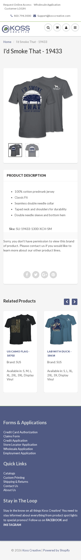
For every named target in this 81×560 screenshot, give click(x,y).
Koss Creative (31, 550)
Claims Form (11, 436)
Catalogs (9, 473)
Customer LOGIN (15, 8)
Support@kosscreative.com (53, 15)
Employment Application (19, 453)
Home (7, 42)
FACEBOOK (54, 520)
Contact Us (10, 486)
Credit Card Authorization (20, 432)
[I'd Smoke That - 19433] (40, 107)
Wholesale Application (47, 4)
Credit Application (15, 440)
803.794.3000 (22, 15)
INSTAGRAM (12, 525)
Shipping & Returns (15, 481)
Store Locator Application (20, 444)
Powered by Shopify (56, 550)
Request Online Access (17, 4)
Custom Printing (14, 477)
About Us (9, 490)
